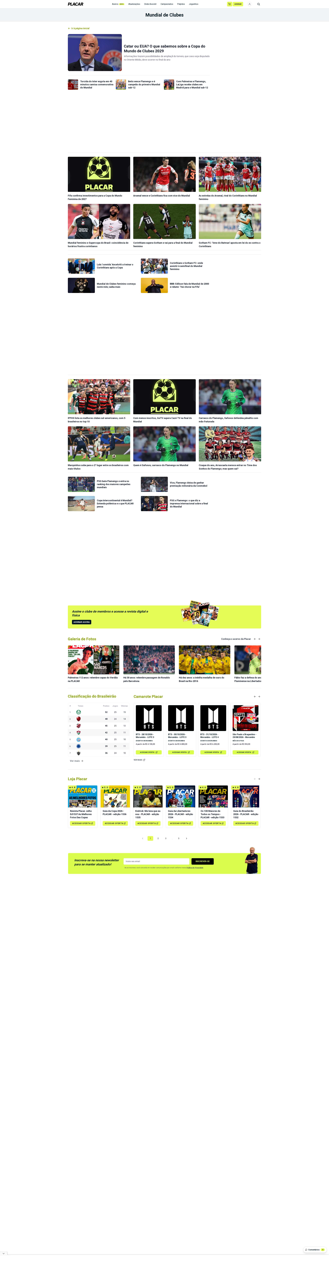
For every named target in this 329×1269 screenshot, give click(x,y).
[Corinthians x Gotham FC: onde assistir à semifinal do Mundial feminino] (154, 266)
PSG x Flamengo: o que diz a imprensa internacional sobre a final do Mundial (189, 503)
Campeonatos (167, 4)
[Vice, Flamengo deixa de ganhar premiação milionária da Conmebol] (154, 484)
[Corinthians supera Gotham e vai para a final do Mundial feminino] (164, 221)
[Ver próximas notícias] (259, 639)
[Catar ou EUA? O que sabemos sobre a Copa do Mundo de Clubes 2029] (95, 52)
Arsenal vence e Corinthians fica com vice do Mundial (161, 195)
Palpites (181, 4)
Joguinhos (193, 4)
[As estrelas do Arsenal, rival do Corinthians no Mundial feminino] (230, 174)
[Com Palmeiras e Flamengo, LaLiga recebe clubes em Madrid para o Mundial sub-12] (169, 84)
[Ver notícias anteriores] (255, 639)
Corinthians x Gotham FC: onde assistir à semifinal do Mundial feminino (186, 266)
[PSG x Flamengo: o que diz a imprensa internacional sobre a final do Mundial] (154, 503)
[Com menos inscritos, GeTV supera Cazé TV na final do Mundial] (164, 396)
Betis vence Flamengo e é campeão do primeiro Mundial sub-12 (144, 84)
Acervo (118, 4)
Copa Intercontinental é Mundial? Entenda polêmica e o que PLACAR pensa (115, 503)
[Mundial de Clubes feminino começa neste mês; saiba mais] (81, 285)
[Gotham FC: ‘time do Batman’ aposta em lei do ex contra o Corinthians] (230, 221)
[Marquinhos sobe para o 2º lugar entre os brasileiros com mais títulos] (99, 443)
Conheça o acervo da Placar (236, 639)
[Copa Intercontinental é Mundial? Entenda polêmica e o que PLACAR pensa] (81, 503)
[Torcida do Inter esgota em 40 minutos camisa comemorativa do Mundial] (73, 84)
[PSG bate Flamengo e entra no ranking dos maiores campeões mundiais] (81, 484)
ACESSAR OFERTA (147, 752)
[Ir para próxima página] (186, 838)
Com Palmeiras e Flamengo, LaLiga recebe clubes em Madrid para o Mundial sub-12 (192, 84)
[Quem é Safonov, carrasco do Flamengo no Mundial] (164, 443)
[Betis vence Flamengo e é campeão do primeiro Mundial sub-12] (121, 84)
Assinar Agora (82, 622)
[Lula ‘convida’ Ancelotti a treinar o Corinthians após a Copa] (81, 266)
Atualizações (134, 4)
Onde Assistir (150, 4)
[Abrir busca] (258, 4)
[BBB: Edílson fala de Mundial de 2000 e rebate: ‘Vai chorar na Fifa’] (154, 285)
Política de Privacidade (195, 868)
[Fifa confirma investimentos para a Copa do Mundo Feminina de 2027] (99, 174)
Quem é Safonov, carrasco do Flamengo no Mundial (160, 465)
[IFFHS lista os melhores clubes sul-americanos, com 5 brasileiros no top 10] (99, 396)
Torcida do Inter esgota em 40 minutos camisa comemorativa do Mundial (96, 84)
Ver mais (138, 760)
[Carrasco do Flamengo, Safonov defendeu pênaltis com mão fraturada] (230, 396)
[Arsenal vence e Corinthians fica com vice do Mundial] (164, 174)
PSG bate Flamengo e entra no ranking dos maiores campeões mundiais (113, 484)
